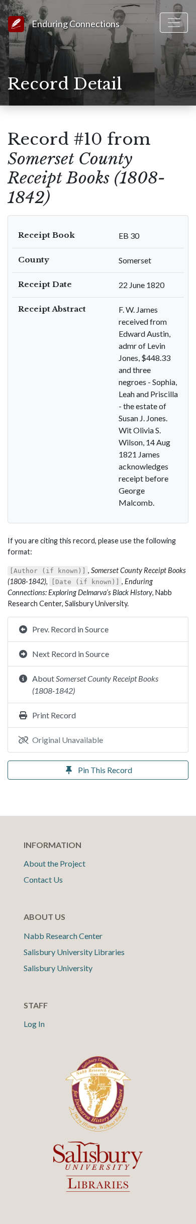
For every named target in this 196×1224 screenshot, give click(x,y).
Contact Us (43, 879)
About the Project (54, 863)
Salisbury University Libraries (74, 952)
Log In (34, 1023)
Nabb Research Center (63, 935)
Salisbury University (58, 968)
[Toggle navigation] (174, 23)
